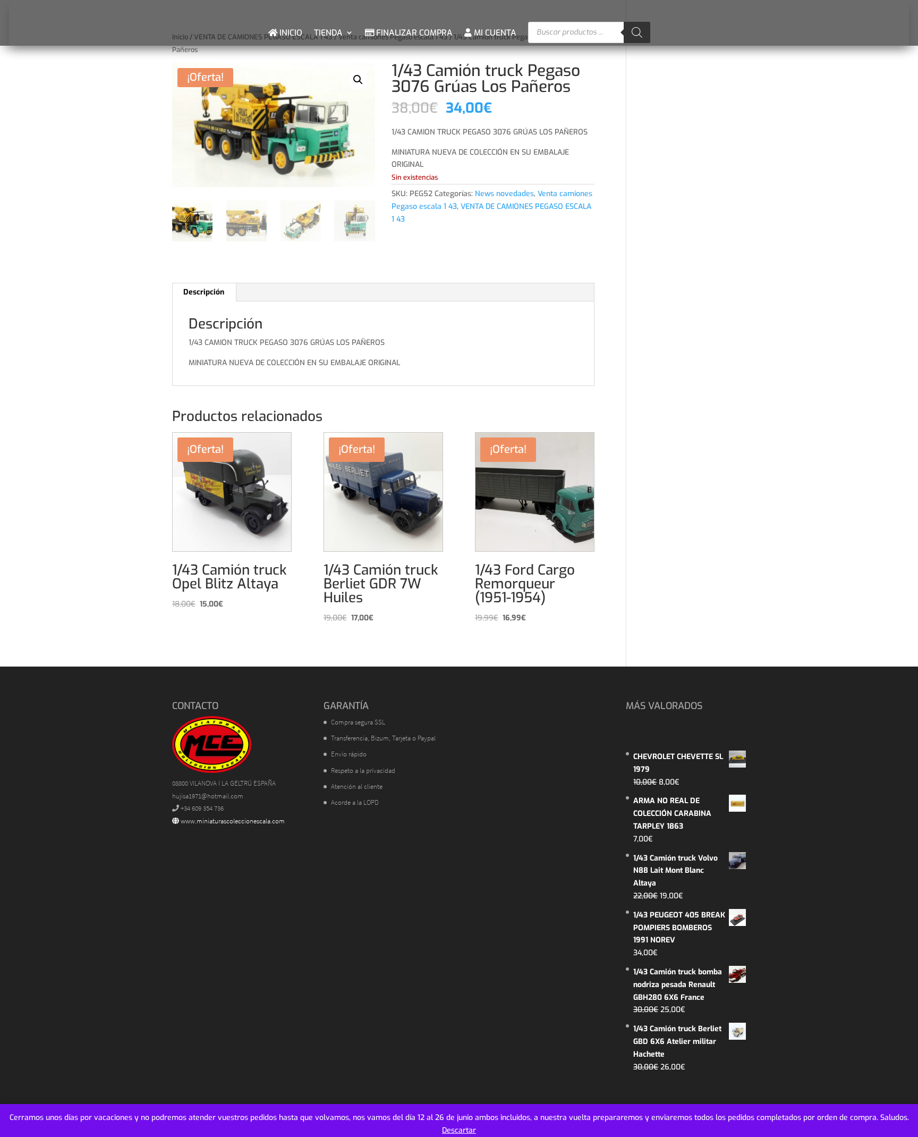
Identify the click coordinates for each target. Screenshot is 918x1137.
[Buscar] (637, 32)
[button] (358, 79)
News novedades (504, 194)
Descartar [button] (459, 1130)
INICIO (289, 32)
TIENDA (328, 32)
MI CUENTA (494, 32)
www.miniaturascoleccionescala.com (232, 821)
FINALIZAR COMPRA (413, 32)
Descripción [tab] (203, 292)
